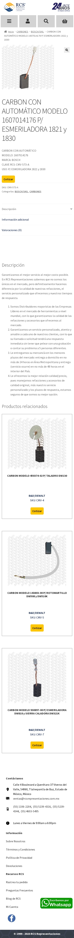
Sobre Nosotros (15, 841)
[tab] (37, 209)
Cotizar (8, 179)
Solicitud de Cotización (64, 21)
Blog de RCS (13, 898)
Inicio (11, 31)
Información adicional (15, 219)
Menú (9, 21)
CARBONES (22, 31)
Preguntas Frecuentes (19, 890)
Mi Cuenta (12, 907)
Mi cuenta (27, 21)
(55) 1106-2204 (22, 806)
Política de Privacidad (19, 857)
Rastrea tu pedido (17, 882)
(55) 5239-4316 (42, 806)
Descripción (9, 209)
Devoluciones (14, 866)
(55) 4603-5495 (30, 811)
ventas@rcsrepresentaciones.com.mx (36, 798)
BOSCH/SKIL (37, 31)
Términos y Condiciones (20, 849)
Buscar (46, 21)
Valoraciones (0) (12, 230)
